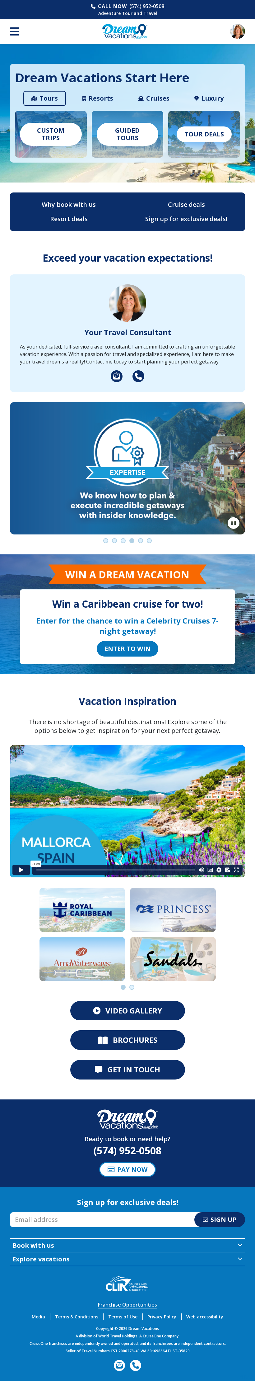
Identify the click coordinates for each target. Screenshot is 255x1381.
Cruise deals (186, 204)
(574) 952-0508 (146, 6)
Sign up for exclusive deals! (186, 219)
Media (38, 1317)
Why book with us (69, 204)
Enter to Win (127, 648)
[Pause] (233, 523)
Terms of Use (122, 1317)
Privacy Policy (161, 1317)
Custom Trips (50, 134)
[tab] (44, 98)
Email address (26, 1214)
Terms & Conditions (76, 1317)
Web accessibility (204, 1317)
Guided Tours (127, 134)
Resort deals (69, 219)
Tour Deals (204, 134)
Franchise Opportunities (127, 1304)
